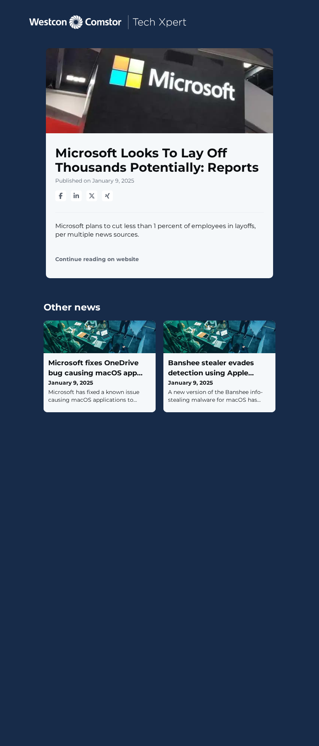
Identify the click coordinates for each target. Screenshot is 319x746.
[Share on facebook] (60, 195)
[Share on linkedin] (76, 195)
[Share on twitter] (91, 195)
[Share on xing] (107, 195)
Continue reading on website (97, 259)
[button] (13, 22)
